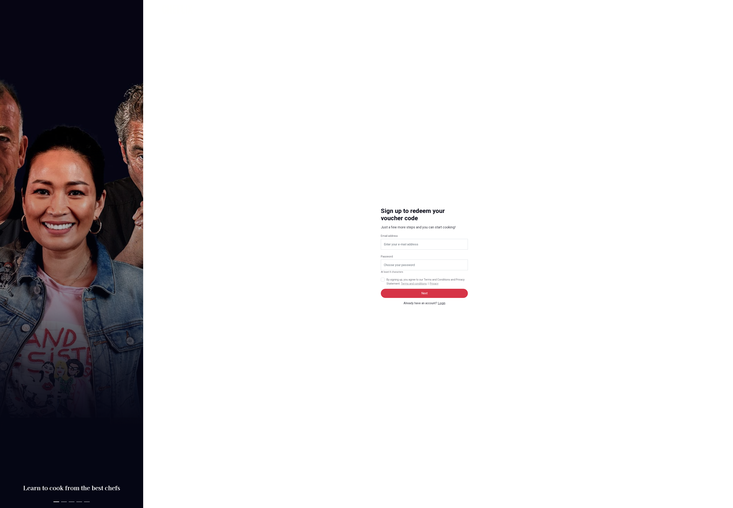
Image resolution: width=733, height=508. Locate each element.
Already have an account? (424, 303)
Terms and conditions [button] (414, 283)
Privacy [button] (434, 283)
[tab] (56, 502)
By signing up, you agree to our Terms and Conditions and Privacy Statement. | (426, 281)
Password (387, 256)
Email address (389, 235)
